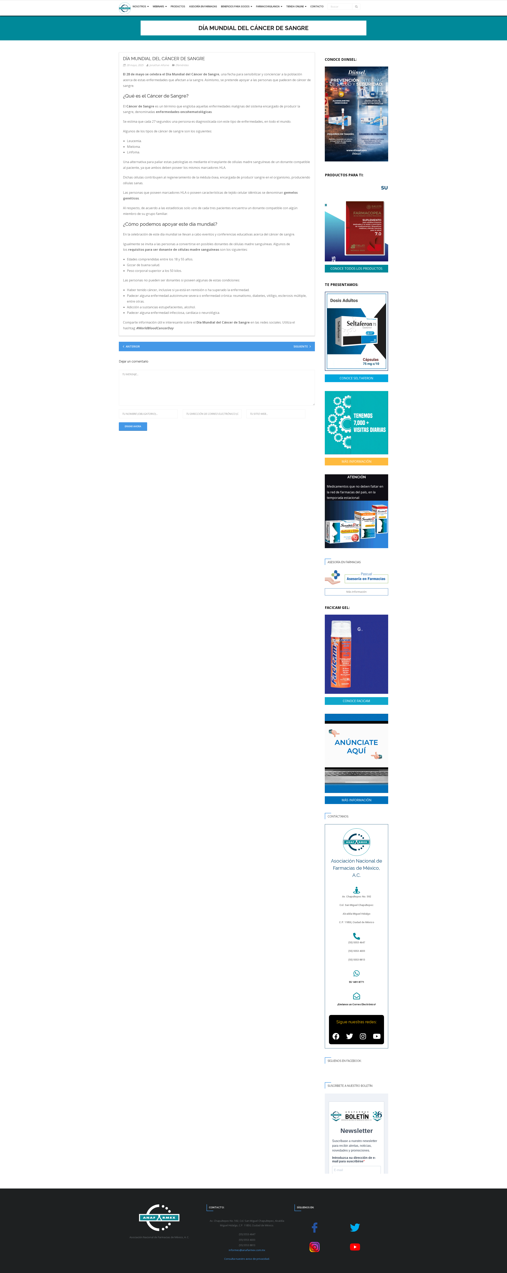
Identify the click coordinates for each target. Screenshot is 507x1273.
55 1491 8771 (356, 982)
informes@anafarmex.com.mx (247, 1250)
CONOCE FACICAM (356, 701)
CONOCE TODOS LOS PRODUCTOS (356, 268)
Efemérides (182, 65)
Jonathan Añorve (159, 65)
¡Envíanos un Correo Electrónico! (356, 1004)
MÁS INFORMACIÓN (357, 461)
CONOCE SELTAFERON (356, 378)
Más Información (356, 591)
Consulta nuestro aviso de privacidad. (247, 1259)
